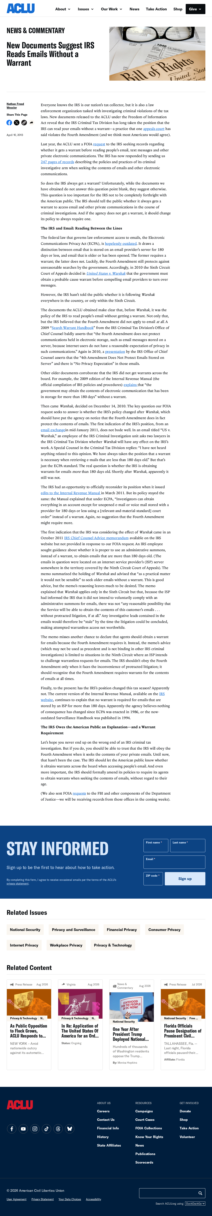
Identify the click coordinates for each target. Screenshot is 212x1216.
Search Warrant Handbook (72, 327)
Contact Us (105, 1119)
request (99, 144)
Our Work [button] (110, 9)
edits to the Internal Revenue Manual (71, 492)
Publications (145, 1154)
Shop (177, 9)
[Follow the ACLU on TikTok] (46, 1129)
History (102, 1137)
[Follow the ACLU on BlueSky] (70, 1129)
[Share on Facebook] (9, 124)
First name (153, 842)
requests (79, 793)
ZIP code (151, 875)
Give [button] (193, 9)
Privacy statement (42, 1199)
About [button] (61, 9)
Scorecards (144, 1162)
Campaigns (144, 1111)
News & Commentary (34, 32)
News (134, 9)
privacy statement (18, 883)
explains (130, 384)
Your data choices (70, 1199)
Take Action (156, 9)
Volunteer (187, 1137)
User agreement (16, 1199)
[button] (24, 123)
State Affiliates (109, 1145)
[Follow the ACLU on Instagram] (35, 1129)
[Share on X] (16, 124)
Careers (103, 1111)
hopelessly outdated (121, 243)
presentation (115, 351)
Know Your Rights (149, 1137)
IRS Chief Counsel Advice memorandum (96, 537)
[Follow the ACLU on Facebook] (12, 1129)
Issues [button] (84, 9)
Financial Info (108, 1128)
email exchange (53, 429)
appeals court (153, 128)
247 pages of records (57, 161)
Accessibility (93, 1199)
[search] (200, 1193)
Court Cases (144, 1119)
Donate (185, 1111)
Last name (179, 842)
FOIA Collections (148, 1128)
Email (149, 859)
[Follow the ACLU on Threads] (58, 1129)
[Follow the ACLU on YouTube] (23, 1129)
